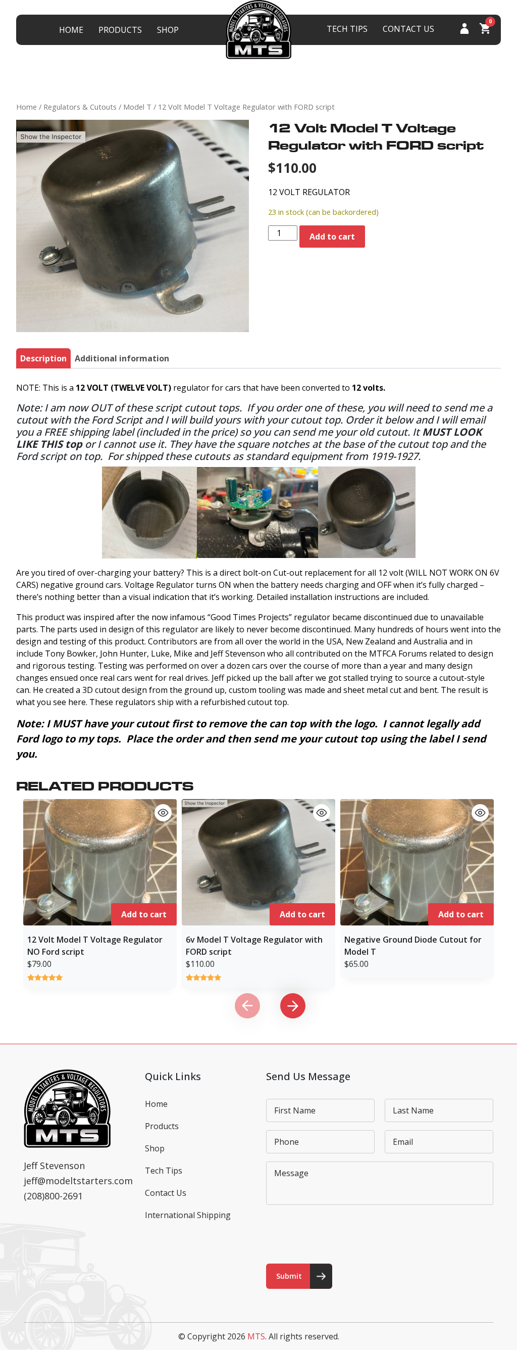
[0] (485, 30)
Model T (137, 107)
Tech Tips (347, 28)
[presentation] (247, 1005)
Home (71, 29)
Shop (168, 29)
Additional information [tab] (122, 358)
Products (120, 29)
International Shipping (188, 1215)
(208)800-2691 (53, 1196)
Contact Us (408, 28)
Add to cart (332, 236)
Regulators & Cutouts (80, 107)
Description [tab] (43, 358)
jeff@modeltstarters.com (78, 1181)
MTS (256, 1336)
